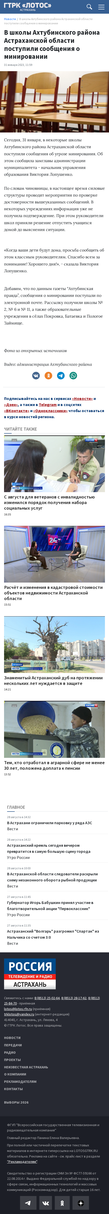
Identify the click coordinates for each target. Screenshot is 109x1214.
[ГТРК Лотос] (27, 8)
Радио (10, 1052)
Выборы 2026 (16, 1102)
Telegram (48, 404)
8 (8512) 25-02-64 (47, 998)
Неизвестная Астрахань (26, 1067)
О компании (15, 1074)
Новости (12, 1037)
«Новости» (82, 398)
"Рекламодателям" (22, 1161)
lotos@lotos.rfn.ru (18, 1009)
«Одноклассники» (50, 410)
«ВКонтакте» (16, 410)
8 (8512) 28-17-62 (73, 998)
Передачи (13, 1045)
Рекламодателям (20, 1081)
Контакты (13, 1089)
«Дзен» (11, 404)
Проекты (12, 1059)
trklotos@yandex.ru (19, 1014)
